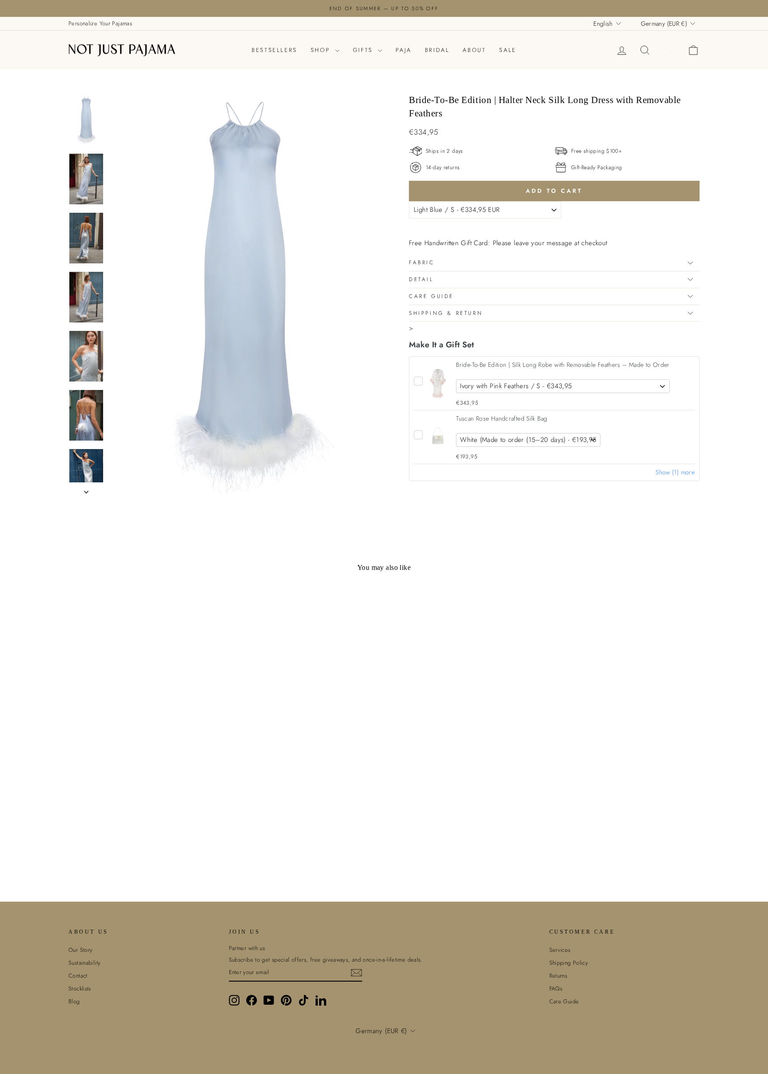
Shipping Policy (568, 963)
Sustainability (84, 963)
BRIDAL (437, 50)
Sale (507, 50)
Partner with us (247, 948)
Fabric (422, 263)
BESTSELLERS (274, 50)
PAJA (403, 50)
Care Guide (431, 296)
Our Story (80, 950)
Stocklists (79, 988)
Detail (421, 279)
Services (560, 950)
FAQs (556, 988)
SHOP (322, 50)
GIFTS (364, 50)
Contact (78, 975)
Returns (558, 975)
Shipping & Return (446, 313)
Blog (74, 1001)
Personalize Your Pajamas (100, 23)
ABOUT (474, 50)
